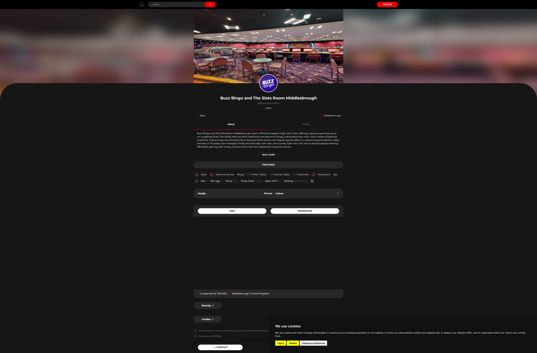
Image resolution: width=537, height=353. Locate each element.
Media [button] (305, 124)
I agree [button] (280, 343)
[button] (231, 125)
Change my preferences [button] (313, 343)
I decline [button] (293, 343)
